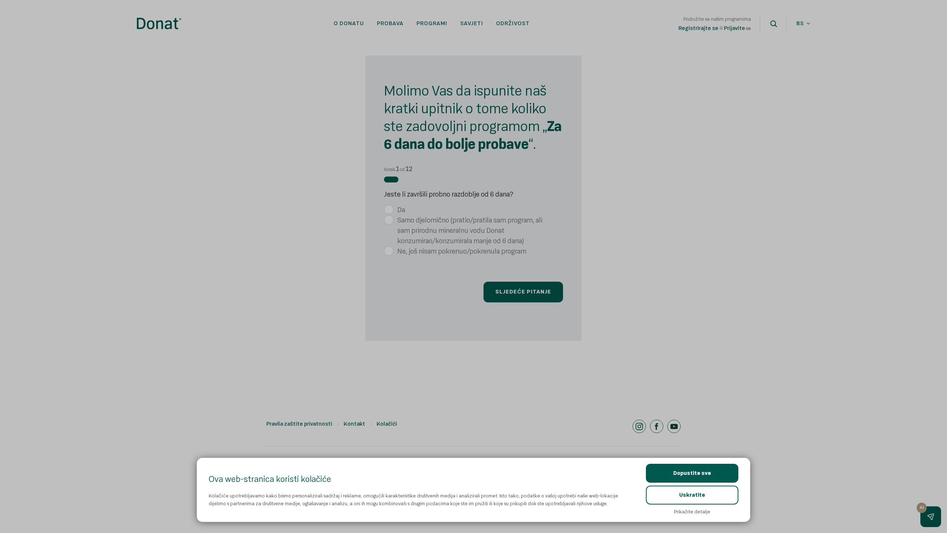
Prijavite (734, 28)
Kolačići (387, 424)
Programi (432, 23)
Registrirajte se (698, 28)
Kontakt (354, 424)
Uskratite (692, 495)
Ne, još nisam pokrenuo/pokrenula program (461, 251)
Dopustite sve (692, 473)
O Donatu (349, 23)
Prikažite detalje (692, 512)
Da (401, 209)
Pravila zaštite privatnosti (299, 424)
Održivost (513, 23)
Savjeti (471, 23)
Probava (390, 23)
